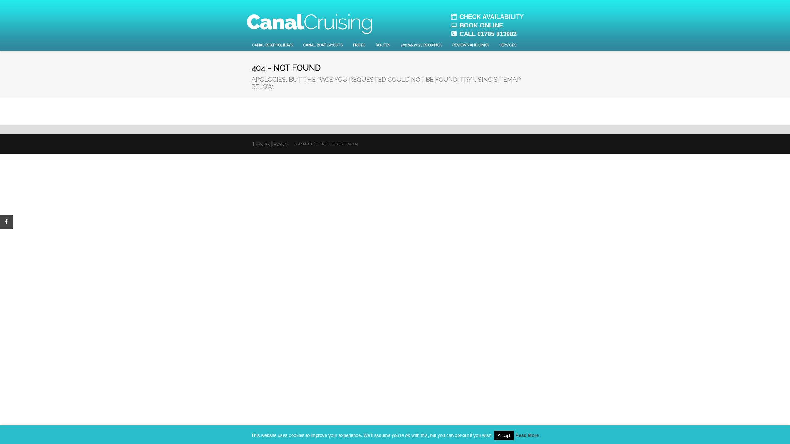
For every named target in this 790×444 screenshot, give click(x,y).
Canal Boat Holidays (272, 45)
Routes (383, 45)
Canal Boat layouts (323, 45)
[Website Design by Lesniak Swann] (270, 144)
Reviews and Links (470, 45)
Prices (359, 45)
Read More (527, 435)
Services (507, 45)
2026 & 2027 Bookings (421, 45)
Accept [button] (504, 435)
